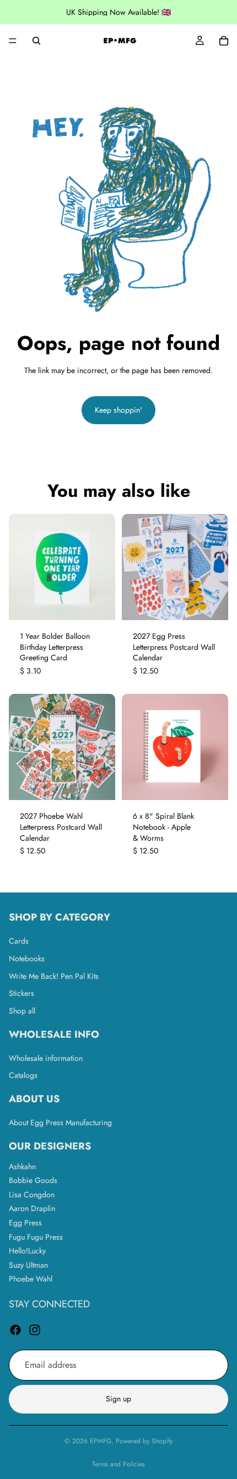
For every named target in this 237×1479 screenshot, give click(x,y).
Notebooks (27, 957)
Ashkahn (22, 1165)
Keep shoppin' (118, 409)
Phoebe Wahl (30, 1278)
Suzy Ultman (28, 1264)
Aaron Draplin (32, 1208)
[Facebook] (15, 1329)
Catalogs (23, 1075)
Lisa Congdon (32, 1193)
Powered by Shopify (144, 1441)
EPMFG (100, 1441)
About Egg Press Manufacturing (60, 1121)
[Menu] (12, 40)
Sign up (118, 1398)
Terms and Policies (118, 1464)
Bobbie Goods (33, 1180)
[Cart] (224, 41)
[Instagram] (34, 1329)
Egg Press (25, 1222)
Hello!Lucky (27, 1250)
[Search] (36, 41)
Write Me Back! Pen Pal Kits (54, 975)
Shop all (22, 1010)
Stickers (21, 993)
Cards (19, 940)
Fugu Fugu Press (36, 1236)
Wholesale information (46, 1057)
